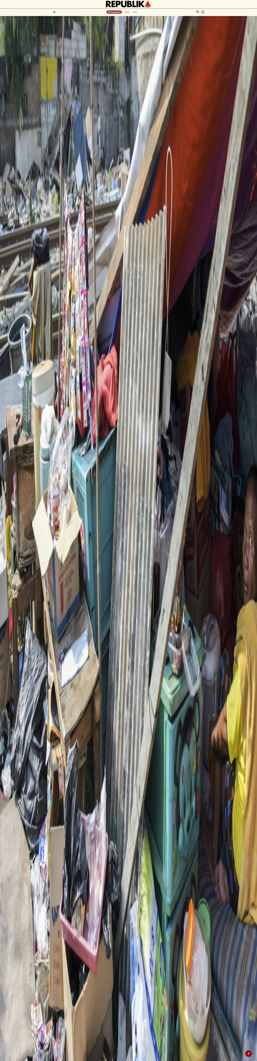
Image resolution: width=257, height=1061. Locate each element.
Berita (127, 12)
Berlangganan (114, 12)
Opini (135, 12)
